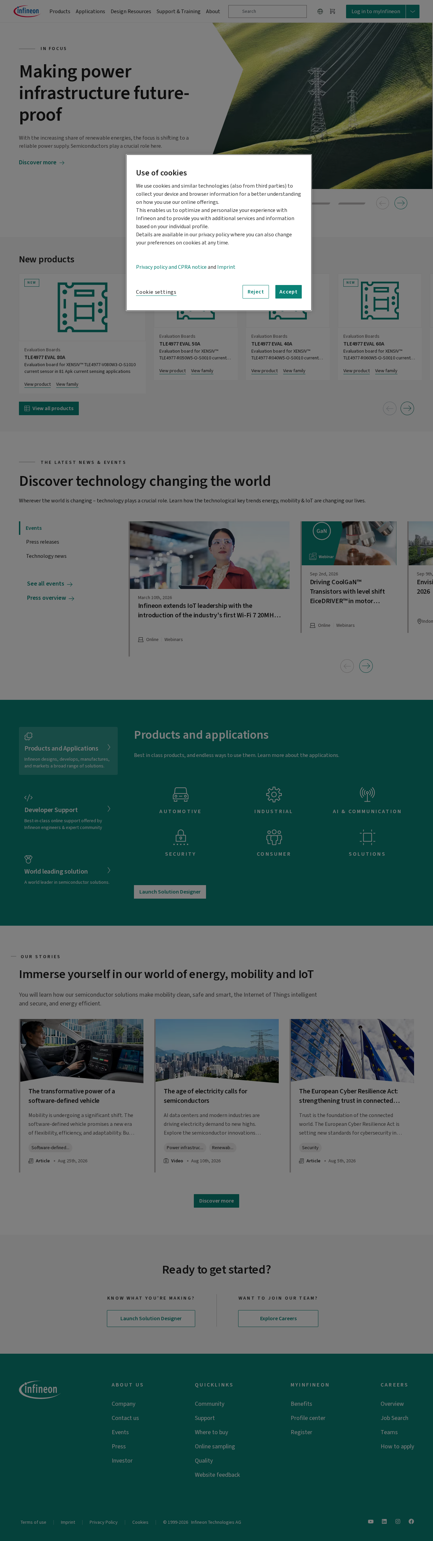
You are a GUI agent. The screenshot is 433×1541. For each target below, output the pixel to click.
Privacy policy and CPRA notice (171, 267)
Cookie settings (156, 292)
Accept (288, 291)
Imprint (226, 267)
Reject (256, 291)
